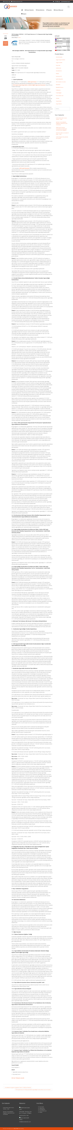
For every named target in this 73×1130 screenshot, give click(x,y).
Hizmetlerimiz (59, 70)
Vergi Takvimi (59, 103)
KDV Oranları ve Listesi (61, 81)
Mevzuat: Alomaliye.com (8, 1128)
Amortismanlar (59, 57)
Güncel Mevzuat (42, 1111)
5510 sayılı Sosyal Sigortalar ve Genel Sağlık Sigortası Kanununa (29, 85)
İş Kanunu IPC (59, 76)
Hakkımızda (58, 68)
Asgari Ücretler (59, 62)
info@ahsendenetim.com (17, 1)
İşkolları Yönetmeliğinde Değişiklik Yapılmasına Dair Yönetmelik (61, 123)
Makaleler (58, 84)
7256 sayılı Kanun (32, 81)
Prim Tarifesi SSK (59, 95)
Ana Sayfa (41, 1107)
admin (19, 37)
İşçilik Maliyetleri (59, 79)
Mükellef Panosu (59, 87)
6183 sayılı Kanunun (24, 168)
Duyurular (58, 65)
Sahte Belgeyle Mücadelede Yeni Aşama (62, 137)
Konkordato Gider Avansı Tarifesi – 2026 (61, 118)
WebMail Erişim (66, 1)
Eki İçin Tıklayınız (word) (18, 1078)
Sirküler (57, 98)
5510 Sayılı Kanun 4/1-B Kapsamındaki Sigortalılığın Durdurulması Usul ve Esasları (34, 1089)
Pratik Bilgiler (59, 92)
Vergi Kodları (58, 101)
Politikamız (58, 90)
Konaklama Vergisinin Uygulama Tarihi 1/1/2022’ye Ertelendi (17, 1087)
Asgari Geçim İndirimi (60, 59)
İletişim (57, 73)
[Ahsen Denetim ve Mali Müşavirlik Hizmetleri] (10, 6)
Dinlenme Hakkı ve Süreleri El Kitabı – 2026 (62, 133)
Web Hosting (21, 1128)
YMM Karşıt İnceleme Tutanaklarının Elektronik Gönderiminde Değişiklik (61, 129)
